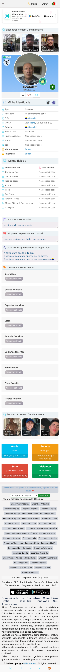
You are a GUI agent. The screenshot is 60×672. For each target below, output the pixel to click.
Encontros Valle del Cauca (21, 567)
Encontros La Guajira (48, 538)
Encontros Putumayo (43, 548)
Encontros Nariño (48, 543)
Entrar (45, 3)
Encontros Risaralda (39, 553)
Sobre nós (39, 582)
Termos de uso (12, 585)
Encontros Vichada (30, 572)
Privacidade (52, 582)
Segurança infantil (31, 585)
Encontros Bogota (48, 509)
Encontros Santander (48, 558)
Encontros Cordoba (47, 523)
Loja (35, 577)
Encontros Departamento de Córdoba (21, 533)
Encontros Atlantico (30, 509)
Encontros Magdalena (13, 543)
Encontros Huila (29, 538)
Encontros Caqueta (11, 518)
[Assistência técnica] (49, 668)
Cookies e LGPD (10, 582)
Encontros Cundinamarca (13, 528)
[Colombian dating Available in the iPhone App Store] (20, 590)
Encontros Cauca (49, 518)
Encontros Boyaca (30, 513)
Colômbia (32, 118)
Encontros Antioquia (40, 504)
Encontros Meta (32, 543)
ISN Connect (29, 663)
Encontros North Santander (20, 548)
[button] (3, 3)
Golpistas (26, 577)
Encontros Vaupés (42, 567)
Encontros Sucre (21, 563)
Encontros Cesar (12, 523)
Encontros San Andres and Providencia (19, 558)
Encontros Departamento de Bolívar (42, 528)
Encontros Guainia (47, 533)
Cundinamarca (44, 122)
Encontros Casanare (31, 518)
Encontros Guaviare (11, 538)
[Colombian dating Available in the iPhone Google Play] (40, 590)
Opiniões (43, 577)
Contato (46, 585)
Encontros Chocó (29, 523)
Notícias (16, 577)
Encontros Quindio (20, 553)
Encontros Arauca (11, 509)
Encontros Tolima (38, 563)
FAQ (54, 585)
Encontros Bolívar (12, 513)
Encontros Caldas (47, 513)
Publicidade (26, 582)
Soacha (31, 122)
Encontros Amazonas (20, 504)
